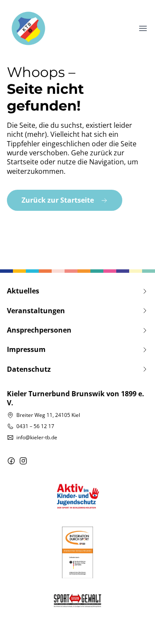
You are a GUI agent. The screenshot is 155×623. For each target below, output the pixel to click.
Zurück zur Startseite (58, 200)
